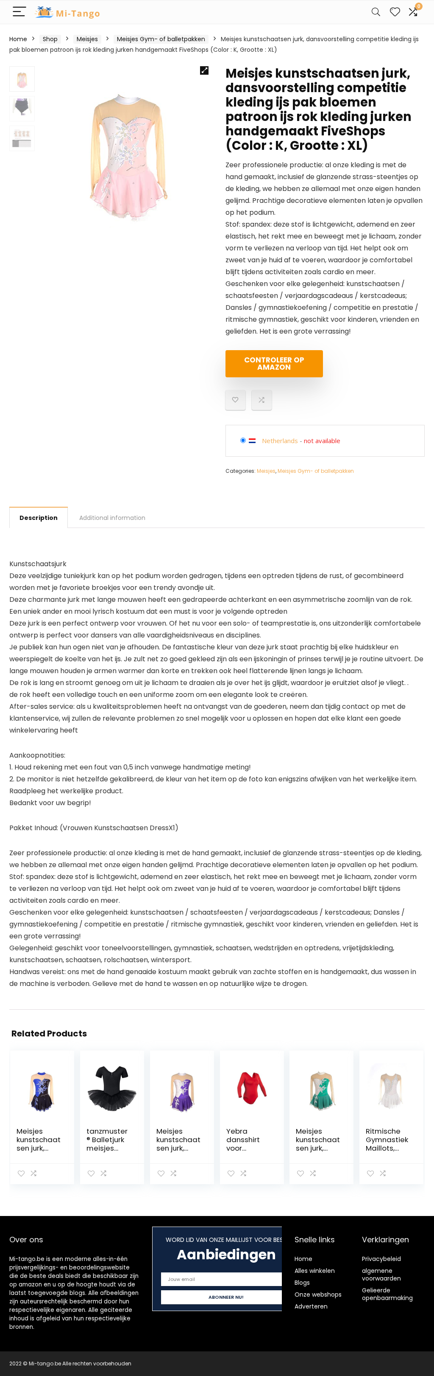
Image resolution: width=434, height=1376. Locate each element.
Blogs (302, 1282)
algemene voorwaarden (381, 1274)
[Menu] (19, 12)
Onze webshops (318, 1294)
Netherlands (280, 440)
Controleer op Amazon (274, 363)
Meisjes (87, 39)
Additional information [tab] (112, 518)
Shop (50, 39)
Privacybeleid (381, 1259)
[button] (204, 70)
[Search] (376, 12)
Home (18, 39)
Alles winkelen (315, 1270)
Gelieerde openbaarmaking (387, 1294)
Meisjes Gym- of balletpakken (161, 39)
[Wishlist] (395, 12)
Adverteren (311, 1306)
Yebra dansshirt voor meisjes (243, 1144)
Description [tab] (38, 518)
